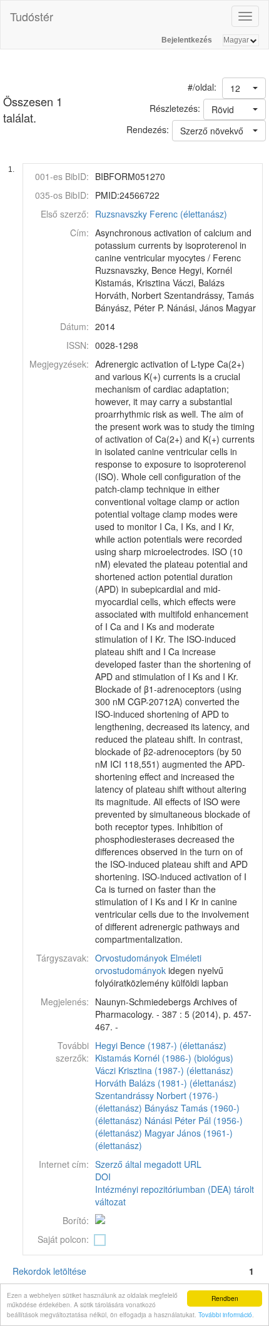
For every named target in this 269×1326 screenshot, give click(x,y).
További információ (225, 1314)
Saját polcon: (63, 1239)
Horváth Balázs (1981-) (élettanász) (165, 1083)
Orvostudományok (131, 958)
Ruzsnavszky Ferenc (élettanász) (161, 214)
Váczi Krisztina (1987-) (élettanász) (164, 1070)
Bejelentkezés (186, 40)
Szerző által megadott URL (148, 1164)
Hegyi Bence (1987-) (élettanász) (160, 1045)
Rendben (224, 1298)
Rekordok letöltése (49, 1271)
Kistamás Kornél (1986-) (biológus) (164, 1058)
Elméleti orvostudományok (148, 964)
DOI (103, 1176)
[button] (244, 88)
